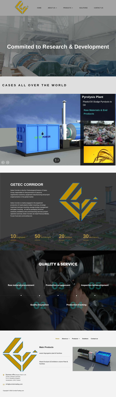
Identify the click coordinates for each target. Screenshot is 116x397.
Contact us (98, 8)
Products (67, 8)
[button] (52, 7)
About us (51, 8)
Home (39, 8)
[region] (58, 46)
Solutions (83, 8)
